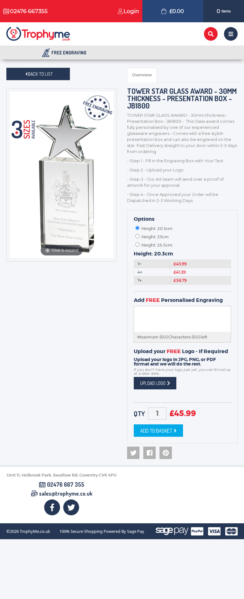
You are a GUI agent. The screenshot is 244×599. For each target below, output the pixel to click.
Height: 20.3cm (153, 253)
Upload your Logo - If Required (181, 351)
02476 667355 (29, 11)
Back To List (40, 74)
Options (144, 219)
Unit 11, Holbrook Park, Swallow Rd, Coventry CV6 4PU (62, 475)
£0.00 (176, 11)
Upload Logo (153, 383)
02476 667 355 (65, 485)
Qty (139, 413)
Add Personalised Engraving (178, 300)
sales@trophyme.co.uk (65, 494)
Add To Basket (156, 430)
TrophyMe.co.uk (35, 531)
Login (131, 11)
